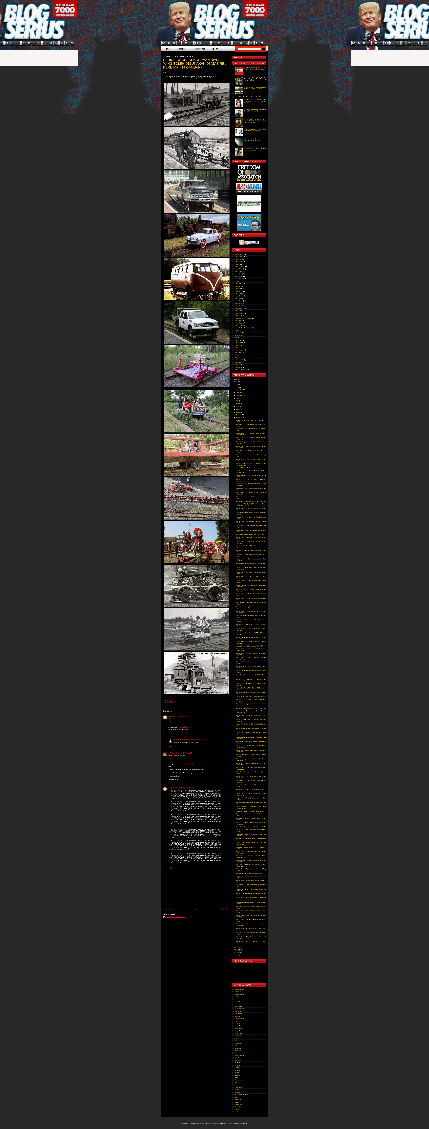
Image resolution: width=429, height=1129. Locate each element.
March (238, 412)
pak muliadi (172, 788)
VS (235, 281)
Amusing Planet (239, 989)
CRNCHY (238, 1023)
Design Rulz (238, 1031)
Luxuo (236, 1077)
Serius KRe (238, 362)
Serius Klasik (239, 279)
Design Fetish (239, 1026)
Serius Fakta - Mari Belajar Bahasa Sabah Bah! (249, 97)
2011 (236, 955)
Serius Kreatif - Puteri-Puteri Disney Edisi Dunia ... (251, 534)
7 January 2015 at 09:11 (183, 716)
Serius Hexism (239, 342)
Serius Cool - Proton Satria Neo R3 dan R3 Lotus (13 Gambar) (255, 87)
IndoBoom (238, 1070)
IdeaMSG (237, 1063)
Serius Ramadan (240, 352)
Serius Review (239, 345)
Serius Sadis (238, 276)
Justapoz (237, 1075)
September (239, 395)
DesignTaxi (238, 1036)
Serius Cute (238, 274)
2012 (236, 953)
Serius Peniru (239, 313)
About (215, 49)
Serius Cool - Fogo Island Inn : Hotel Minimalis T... (251, 827)
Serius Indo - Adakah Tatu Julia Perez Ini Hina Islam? (255, 149)
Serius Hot (238, 288)
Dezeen (237, 1038)
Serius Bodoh (239, 301)
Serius (237, 264)
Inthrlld (237, 1072)
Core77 (237, 1021)
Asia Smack (238, 999)
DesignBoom (239, 1033)
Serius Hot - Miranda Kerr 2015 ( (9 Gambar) (249, 811)
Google (237, 355)
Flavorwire (238, 1048)
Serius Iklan (238, 311)
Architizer (237, 996)
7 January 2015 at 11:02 (184, 753)
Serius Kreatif (239, 261)
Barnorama (238, 1004)
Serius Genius (239, 296)
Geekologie (238, 1053)
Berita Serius (238, 303)
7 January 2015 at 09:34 (185, 727)
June (237, 404)
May (237, 406)
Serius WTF (238, 271)
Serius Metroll (239, 333)
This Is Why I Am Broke (241, 1095)
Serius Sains (238, 367)
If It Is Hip (237, 1065)
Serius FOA (238, 320)
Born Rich (238, 1011)
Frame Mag (238, 1050)
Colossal (237, 1016)
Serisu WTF (238, 340)
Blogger (193, 1123)
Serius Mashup (239, 308)
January (238, 418)
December (239, 390)
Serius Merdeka (239, 350)
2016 (236, 385)
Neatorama (238, 1080)
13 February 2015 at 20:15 (185, 788)
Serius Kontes (239, 365)
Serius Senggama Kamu (242, 369)
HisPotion (238, 1058)
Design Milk (238, 1028)
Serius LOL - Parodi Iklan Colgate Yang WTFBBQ (250, 646)
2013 (236, 950)
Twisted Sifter (239, 1104)
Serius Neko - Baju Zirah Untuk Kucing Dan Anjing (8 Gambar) (255, 110)
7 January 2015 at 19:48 (185, 764)
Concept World (239, 1018)
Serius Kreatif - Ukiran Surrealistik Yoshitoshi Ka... (251, 501)
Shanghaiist (238, 1090)
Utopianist (238, 1107)
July (237, 401)
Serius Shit (238, 286)
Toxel (236, 1097)
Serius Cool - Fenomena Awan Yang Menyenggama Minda (255, 139)
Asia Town (238, 1001)
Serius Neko (238, 293)
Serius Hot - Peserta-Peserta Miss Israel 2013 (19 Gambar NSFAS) (255, 101)
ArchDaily (238, 991)
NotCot (237, 1082)
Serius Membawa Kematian (243, 318)
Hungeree (238, 1060)
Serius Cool (174, 702)
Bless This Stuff (239, 1009)
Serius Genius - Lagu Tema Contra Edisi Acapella (251, 697)
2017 (236, 382)
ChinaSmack (238, 1014)
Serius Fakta (238, 269)
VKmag (237, 1109)
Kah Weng (172, 753)
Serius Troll (238, 347)
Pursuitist (237, 1085)
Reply (170, 721)
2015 (236, 387)
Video (236, 330)
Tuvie (236, 1102)
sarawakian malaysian (181, 739)
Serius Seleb (238, 291)
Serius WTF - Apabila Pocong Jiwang (247, 468)
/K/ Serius (237, 335)
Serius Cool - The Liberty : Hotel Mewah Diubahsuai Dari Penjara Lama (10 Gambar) (255, 121)
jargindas (171, 716)
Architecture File (239, 994)
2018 (236, 379)
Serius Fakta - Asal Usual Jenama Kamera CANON (255, 129)
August (238, 398)
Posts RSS (181, 49)
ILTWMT (237, 1068)
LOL (236, 338)
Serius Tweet (238, 325)
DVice (236, 1041)
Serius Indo (238, 284)
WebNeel (237, 1112)
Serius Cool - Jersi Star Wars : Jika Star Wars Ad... (251, 708)
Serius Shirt (238, 315)
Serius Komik (239, 306)
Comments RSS (198, 49)
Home (167, 49)
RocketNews (238, 1087)
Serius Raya (238, 323)
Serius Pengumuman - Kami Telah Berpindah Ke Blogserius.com (255, 68)
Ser (236, 357)
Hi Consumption (239, 1055)
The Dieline (238, 1092)
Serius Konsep (239, 266)
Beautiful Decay (239, 1006)
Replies (173, 736)
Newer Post (167, 909)
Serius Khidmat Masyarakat (243, 328)
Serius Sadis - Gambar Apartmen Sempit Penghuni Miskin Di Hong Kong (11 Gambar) (255, 79)
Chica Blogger (242, 1123)
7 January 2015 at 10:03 (197, 739)
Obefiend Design (210, 1123)
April (237, 409)
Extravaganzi (239, 1043)
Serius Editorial (239, 360)
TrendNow (238, 1099)
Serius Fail (238, 298)
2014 (236, 947)
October (238, 392)
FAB (236, 1045)
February (239, 415)
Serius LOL (238, 259)
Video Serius (238, 257)
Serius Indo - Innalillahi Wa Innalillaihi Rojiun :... (250, 873)
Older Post (224, 909)
